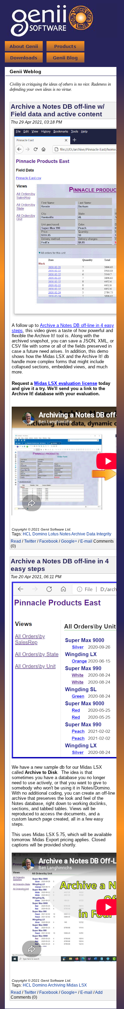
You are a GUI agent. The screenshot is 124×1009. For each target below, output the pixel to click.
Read (16, 541)
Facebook (48, 541)
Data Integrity (98, 534)
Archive (78, 534)
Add (99, 992)
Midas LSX (76, 985)
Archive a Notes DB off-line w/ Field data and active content (57, 110)
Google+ (69, 541)
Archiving (56, 985)
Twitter (30, 541)
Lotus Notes (59, 534)
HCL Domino (35, 534)
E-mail (86, 541)
